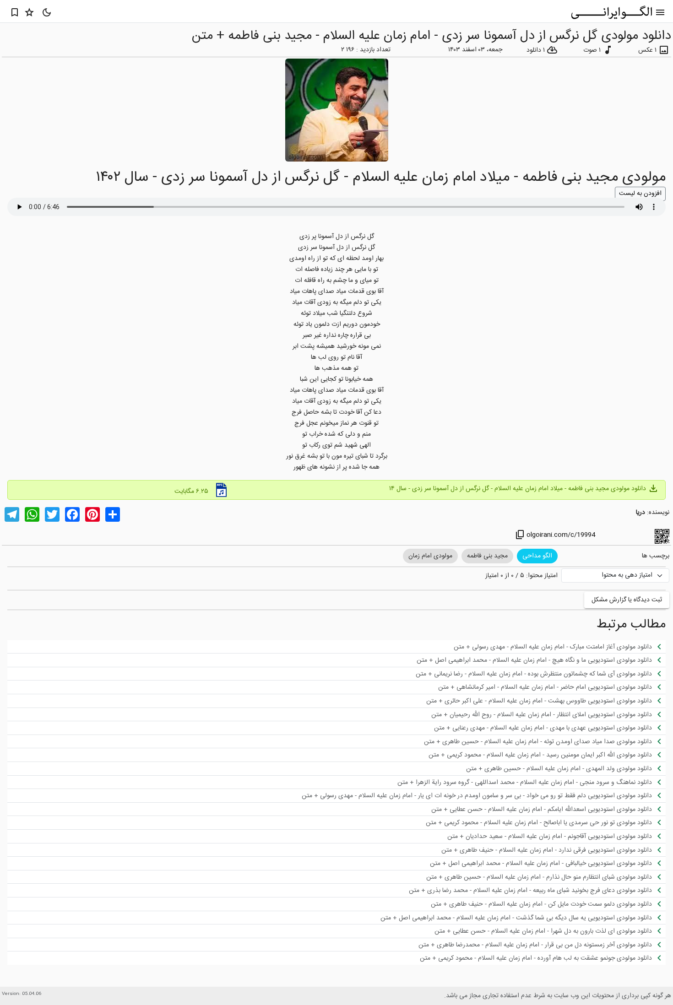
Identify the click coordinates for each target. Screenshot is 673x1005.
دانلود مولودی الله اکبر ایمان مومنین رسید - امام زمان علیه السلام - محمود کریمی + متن (547, 754)
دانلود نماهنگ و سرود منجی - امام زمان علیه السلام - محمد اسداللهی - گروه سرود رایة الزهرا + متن (531, 782)
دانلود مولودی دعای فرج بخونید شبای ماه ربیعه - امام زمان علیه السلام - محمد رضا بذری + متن (537, 890)
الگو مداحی (537, 556)
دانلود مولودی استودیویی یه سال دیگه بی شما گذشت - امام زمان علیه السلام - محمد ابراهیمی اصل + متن (522, 917)
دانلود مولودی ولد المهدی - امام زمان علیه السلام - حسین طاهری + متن (565, 768)
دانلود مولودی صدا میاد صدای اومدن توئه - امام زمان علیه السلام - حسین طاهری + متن (544, 741)
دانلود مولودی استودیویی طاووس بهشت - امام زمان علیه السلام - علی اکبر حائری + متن (545, 700)
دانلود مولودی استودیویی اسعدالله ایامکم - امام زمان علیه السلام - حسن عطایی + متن (548, 809)
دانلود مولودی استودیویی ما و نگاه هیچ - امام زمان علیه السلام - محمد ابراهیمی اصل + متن (541, 660)
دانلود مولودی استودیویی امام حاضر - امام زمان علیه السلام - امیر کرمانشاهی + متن (551, 687)
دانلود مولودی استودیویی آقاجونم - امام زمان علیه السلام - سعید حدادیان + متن (556, 836)
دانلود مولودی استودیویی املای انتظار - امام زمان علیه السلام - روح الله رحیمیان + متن (548, 714)
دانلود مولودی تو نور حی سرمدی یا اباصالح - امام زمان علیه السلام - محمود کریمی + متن (545, 822)
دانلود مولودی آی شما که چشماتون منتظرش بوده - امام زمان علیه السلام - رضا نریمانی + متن (540, 673)
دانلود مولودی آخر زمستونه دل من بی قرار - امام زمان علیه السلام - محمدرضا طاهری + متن (541, 944)
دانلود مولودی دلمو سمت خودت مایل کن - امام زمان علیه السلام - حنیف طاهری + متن (548, 903)
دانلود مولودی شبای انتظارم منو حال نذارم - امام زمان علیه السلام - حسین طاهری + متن (545, 876)
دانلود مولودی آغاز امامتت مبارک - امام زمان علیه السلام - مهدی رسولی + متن (559, 646)
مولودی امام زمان (430, 556)
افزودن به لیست (640, 193)
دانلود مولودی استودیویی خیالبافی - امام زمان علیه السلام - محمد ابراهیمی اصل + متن (547, 863)
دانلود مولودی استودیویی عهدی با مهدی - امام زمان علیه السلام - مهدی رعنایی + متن (549, 727)
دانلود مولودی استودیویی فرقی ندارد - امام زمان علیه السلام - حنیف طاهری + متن (553, 849)
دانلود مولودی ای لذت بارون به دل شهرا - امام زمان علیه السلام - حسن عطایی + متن (549, 930)
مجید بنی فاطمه (487, 556)
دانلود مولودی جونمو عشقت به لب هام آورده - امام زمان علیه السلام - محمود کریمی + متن (542, 957)
